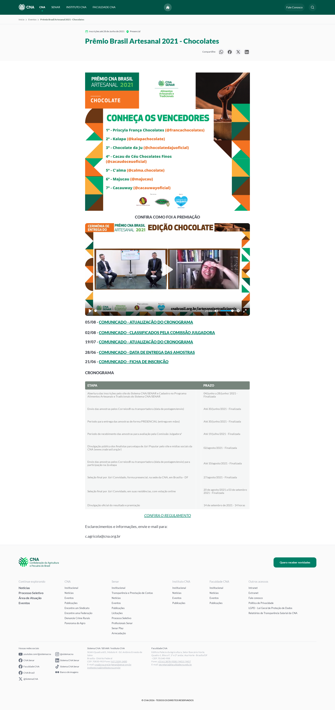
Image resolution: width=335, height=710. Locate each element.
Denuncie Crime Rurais (77, 618)
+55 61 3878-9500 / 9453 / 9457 (174, 661)
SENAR (55, 7)
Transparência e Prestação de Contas (132, 592)
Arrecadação (119, 633)
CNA (42, 7)
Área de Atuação (30, 598)
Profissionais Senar (122, 623)
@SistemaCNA (30, 678)
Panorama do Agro (75, 623)
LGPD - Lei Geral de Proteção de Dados (270, 608)
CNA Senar (29, 660)
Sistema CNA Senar (69, 660)
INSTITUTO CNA (76, 7)
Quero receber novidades (295, 562)
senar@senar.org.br (121, 664)
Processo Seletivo (31, 593)
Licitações (117, 613)
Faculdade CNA (31, 666)
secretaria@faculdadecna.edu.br (175, 664)
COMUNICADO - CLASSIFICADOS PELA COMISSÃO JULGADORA (157, 332)
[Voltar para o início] (168, 7)
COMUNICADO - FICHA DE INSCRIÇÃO (133, 361)
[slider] (149, 311)
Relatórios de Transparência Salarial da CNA (273, 613)
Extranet (253, 592)
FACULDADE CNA (104, 7)
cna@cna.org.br (103, 664)
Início (21, 19)
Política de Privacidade (261, 603)
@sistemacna (66, 654)
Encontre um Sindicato (77, 608)
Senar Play (117, 628)
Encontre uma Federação (78, 613)
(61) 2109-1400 (119, 661)
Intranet (253, 587)
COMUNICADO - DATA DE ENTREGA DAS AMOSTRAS (147, 352)
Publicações (71, 603)
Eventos (32, 19)
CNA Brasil (29, 672)
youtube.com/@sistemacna (37, 654)
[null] (221, 52)
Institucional (71, 587)
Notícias (24, 588)
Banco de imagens (69, 672)
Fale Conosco (294, 7)
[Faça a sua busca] (312, 7)
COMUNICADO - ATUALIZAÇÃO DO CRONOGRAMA (146, 322)
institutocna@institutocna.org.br (104, 667)
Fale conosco (256, 597)
